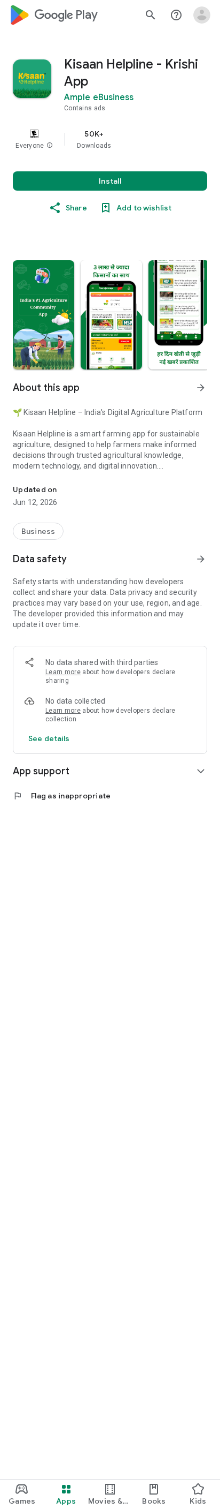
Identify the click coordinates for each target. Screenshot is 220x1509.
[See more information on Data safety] (201, 559)
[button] (49, 145)
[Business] (38, 531)
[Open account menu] (202, 15)
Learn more (63, 672)
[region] (110, 139)
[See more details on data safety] (49, 738)
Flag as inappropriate (62, 796)
